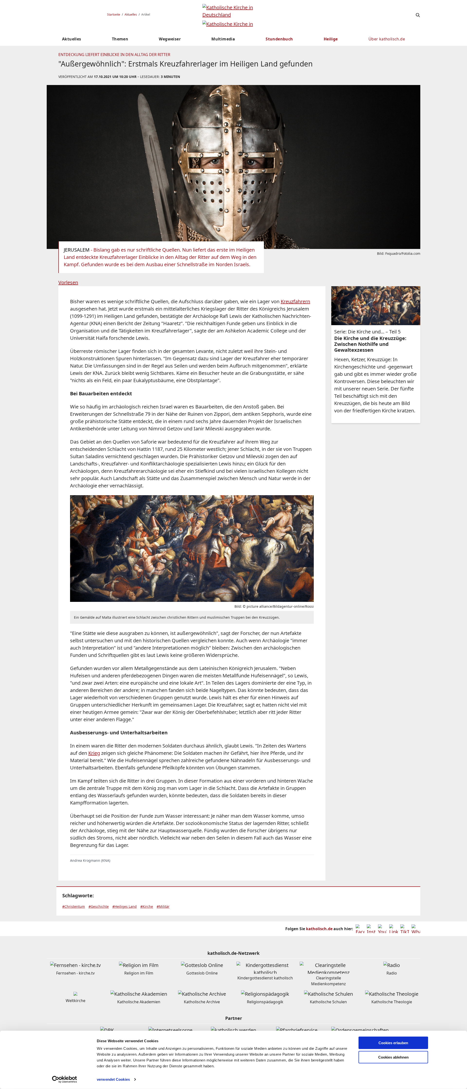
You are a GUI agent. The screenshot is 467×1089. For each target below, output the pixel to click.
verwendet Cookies (113, 1079)
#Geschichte (99, 906)
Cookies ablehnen (393, 1057)
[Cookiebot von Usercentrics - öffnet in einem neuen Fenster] (64, 1079)
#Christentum (73, 906)
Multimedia (223, 39)
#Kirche (146, 906)
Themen (120, 39)
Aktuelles (131, 14)
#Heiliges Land (124, 906)
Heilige (331, 39)
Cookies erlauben (393, 1043)
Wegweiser (170, 39)
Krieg (94, 753)
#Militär (163, 906)
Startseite (113, 14)
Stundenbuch (279, 39)
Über (386, 39)
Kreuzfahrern (295, 301)
